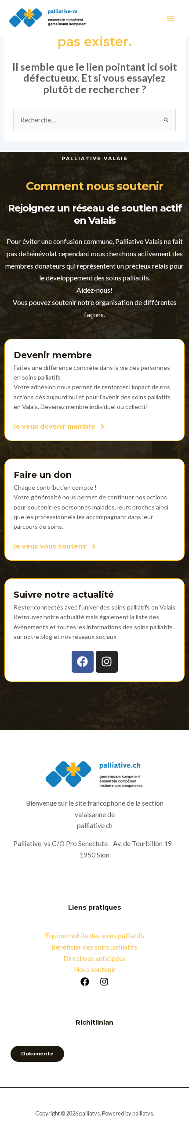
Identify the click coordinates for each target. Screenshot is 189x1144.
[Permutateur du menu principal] (170, 18)
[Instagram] (104, 981)
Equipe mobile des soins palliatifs (94, 936)
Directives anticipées (94, 958)
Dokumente (37, 1054)
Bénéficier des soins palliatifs (94, 947)
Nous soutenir (95, 969)
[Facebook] (84, 981)
